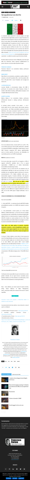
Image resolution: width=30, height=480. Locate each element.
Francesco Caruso (5, 17)
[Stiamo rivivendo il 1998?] (4, 400)
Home (2, 10)
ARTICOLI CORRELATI (6, 374)
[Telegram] (16, 469)
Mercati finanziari (12, 12)
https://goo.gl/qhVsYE (23, 310)
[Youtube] (24, 469)
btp (5, 361)
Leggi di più (21, 478)
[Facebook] (5, 469)
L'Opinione (6, 12)
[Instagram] (9, 469)
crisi (8, 361)
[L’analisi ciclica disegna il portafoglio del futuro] (4, 379)
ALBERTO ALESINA (5, 96)
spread (18, 361)
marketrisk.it (23, 351)
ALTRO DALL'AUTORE (16, 374)
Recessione (12, 391)
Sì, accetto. (9, 478)
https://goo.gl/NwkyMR (6, 314)
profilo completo (15, 357)
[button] (28, 7)
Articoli (6, 10)
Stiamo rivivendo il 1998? (15, 398)
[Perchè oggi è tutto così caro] (4, 406)
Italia (15, 361)
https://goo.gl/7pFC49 (19, 316)
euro (11, 361)
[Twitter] (20, 469)
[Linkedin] (13, 469)
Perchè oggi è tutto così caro (16, 405)
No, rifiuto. (15, 478)
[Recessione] (4, 393)
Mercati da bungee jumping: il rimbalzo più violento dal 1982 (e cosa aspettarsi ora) (19, 386)
